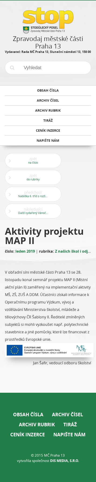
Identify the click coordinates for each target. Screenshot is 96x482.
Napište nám (69, 434)
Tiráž (70, 424)
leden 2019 (25, 251)
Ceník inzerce (27, 434)
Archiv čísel (67, 414)
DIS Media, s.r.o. (64, 460)
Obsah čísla (28, 414)
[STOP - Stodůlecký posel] (48, 32)
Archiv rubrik (37, 424)
